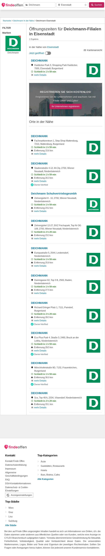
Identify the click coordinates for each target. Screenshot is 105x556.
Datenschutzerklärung (16, 465)
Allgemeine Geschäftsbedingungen (16, 474)
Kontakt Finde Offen (14, 461)
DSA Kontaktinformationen (18, 483)
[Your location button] (85, 4)
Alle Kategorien (45, 479)
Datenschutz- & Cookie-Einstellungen (16, 489)
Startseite (7, 21)
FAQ (7, 480)
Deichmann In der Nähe (23, 21)
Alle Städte (10, 525)
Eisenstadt (53, 47)
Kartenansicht (94, 50)
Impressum (10, 469)
